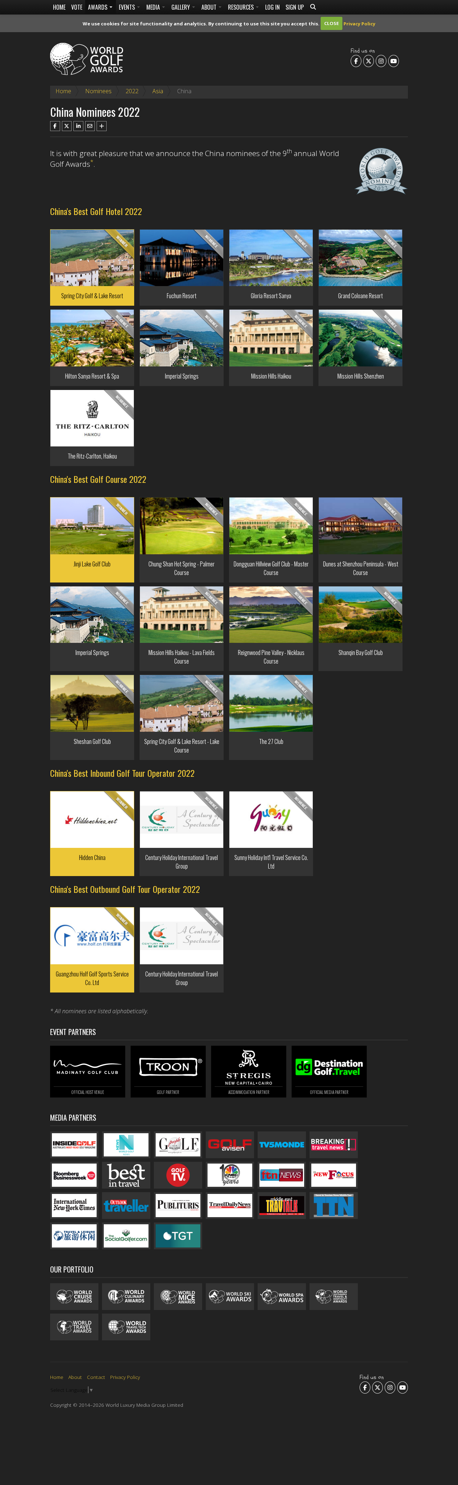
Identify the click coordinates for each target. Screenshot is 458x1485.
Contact (96, 1377)
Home (59, 7)
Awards (98, 7)
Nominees (98, 91)
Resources (241, 7)
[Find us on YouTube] (393, 61)
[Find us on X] (368, 61)
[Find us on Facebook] (356, 61)
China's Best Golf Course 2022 (98, 478)
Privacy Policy (359, 23)
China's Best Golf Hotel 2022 (96, 211)
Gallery (181, 7)
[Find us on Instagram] (381, 61)
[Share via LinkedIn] (78, 126)
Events (127, 7)
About (209, 7)
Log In (272, 7)
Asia (157, 91)
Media (153, 7)
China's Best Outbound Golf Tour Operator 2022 (125, 888)
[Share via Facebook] (55, 126)
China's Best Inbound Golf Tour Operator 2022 (122, 772)
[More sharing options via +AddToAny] (101, 126)
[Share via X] (67, 126)
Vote (76, 7)
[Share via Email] (90, 126)
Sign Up (295, 7)
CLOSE (331, 23)
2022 (132, 91)
